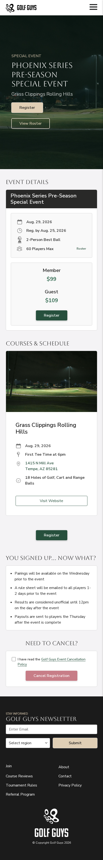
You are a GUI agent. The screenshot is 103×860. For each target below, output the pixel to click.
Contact (65, 776)
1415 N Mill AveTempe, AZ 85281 (41, 466)
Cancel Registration (51, 675)
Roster (81, 248)
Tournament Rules (21, 785)
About (63, 767)
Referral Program (20, 794)
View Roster (30, 123)
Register (27, 107)
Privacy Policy (70, 785)
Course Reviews (19, 776)
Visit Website (51, 501)
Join (9, 766)
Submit (75, 743)
